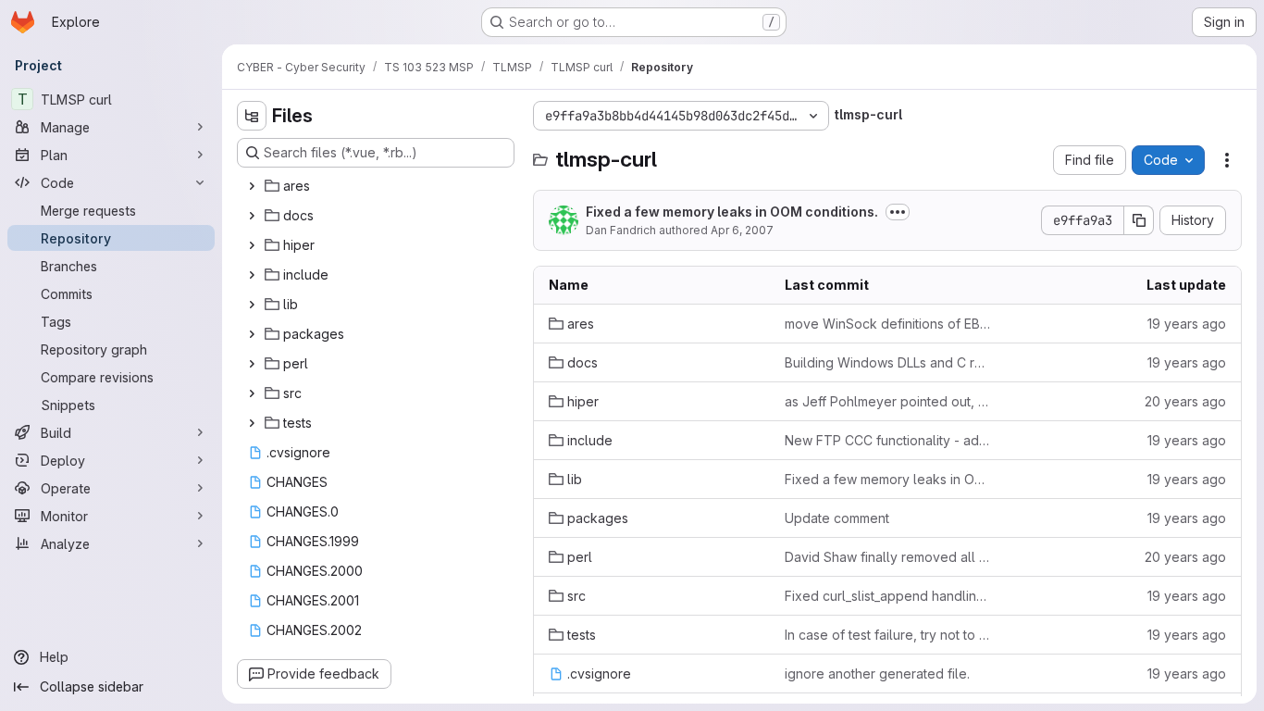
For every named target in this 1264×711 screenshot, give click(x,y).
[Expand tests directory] (252, 423)
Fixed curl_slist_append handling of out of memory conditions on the (888, 596)
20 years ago (1185, 401)
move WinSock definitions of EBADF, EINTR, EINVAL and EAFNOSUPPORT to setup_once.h (888, 323)
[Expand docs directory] (252, 216)
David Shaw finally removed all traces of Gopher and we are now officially (888, 557)
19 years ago (1186, 323)
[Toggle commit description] (898, 212)
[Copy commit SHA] (1139, 220)
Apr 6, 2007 (742, 230)
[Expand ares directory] (252, 186)
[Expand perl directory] (252, 364)
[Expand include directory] (252, 275)
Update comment (837, 518)
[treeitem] (377, 186)
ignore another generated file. (877, 673)
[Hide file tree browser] (251, 116)
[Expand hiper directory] (252, 245)
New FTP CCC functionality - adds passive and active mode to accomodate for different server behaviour (888, 440)
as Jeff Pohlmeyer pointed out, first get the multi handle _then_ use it (888, 401)
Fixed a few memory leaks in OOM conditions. (732, 211)
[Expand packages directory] (252, 334)
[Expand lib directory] (252, 304)
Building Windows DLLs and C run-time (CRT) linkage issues (888, 362)
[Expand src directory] (252, 393)
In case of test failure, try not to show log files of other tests (888, 634)
